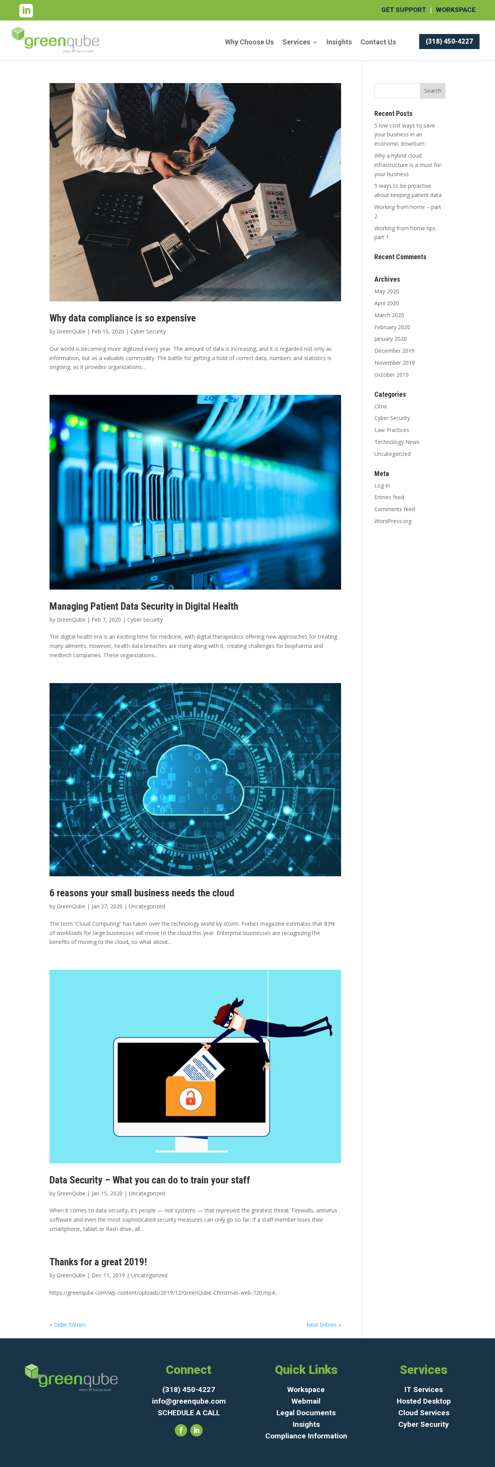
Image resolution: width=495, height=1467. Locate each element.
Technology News (397, 441)
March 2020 (389, 315)
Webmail (306, 1401)
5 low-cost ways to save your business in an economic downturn (404, 135)
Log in (382, 485)
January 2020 (390, 338)
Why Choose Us (249, 42)
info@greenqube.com (189, 1401)
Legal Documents (306, 1412)
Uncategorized (147, 906)
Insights (339, 42)
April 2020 (386, 303)
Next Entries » (323, 1324)
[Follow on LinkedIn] (196, 1430)
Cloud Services (423, 1412)
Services (296, 42)
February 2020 (392, 327)
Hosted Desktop (424, 1401)
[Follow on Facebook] (181, 1430)
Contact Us (378, 42)
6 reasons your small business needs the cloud (142, 893)
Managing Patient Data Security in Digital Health (144, 606)
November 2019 (394, 362)
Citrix (380, 406)
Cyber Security (148, 331)
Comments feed (394, 509)
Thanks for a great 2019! (98, 1262)
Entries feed (389, 497)
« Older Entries (68, 1324)
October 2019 (391, 374)
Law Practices (391, 429)
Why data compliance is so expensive (123, 318)
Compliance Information (306, 1435)
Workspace (456, 10)
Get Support (403, 10)
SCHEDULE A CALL (189, 1412)
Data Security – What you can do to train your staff (150, 1180)
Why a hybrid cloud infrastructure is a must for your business (407, 165)
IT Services (424, 1389)
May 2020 (386, 291)
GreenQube (71, 331)
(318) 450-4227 (449, 41)
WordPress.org (392, 521)
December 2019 (394, 350)
